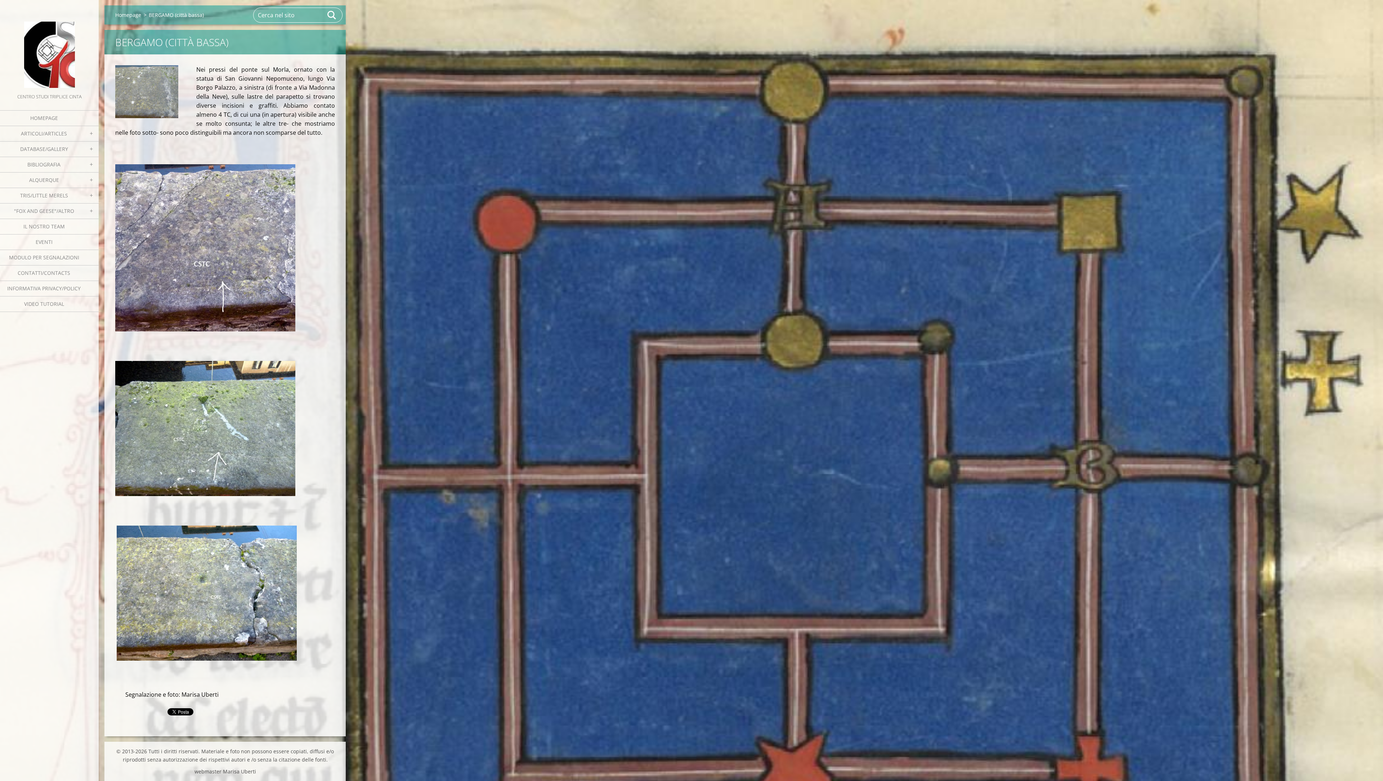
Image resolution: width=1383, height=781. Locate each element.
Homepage (44, 118)
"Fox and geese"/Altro (44, 210)
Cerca (332, 15)
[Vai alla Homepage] (49, 46)
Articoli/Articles (44, 133)
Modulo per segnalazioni (44, 257)
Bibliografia (44, 164)
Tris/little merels (44, 195)
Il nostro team (44, 226)
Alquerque (44, 180)
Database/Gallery (44, 149)
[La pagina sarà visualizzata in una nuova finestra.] (146, 91)
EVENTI (44, 241)
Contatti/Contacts (44, 272)
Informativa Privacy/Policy (44, 288)
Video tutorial (44, 303)
